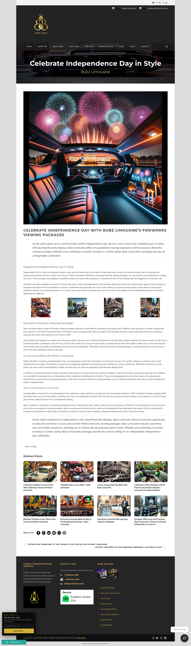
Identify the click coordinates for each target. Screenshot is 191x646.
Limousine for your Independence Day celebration (58, 393)
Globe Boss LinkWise (101, 643)
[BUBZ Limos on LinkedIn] (160, 3)
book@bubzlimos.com (158, 8)
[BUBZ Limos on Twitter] (163, 3)
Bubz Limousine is (31, 405)
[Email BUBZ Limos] (153, 3)
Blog (121, 46)
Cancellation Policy (109, 609)
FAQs (132, 46)
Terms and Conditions (110, 614)
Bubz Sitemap (107, 620)
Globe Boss (81, 638)
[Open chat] (184, 638)
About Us (42, 46)
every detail (143, 287)
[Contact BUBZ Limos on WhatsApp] (162, 638)
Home (29, 46)
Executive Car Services (110, 593)
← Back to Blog (30, 447)
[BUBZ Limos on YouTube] (166, 3)
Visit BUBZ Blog (107, 588)
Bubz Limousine (77, 275)
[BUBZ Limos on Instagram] (166, 638)
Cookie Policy (106, 625)
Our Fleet (74, 46)
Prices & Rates (106, 46)
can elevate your (140, 275)
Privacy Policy (107, 604)
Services (89, 46)
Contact (145, 46)
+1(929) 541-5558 (128, 8)
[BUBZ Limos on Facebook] (157, 3)
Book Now (58, 46)
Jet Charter (105, 598)
